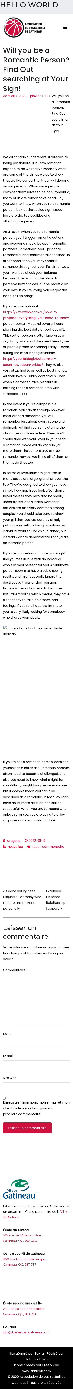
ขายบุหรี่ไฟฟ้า (35, 1280)
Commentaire (14, 970)
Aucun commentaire (47, 846)
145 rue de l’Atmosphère (22, 1235)
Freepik (48, 1365)
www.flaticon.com (36, 1371)
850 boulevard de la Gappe (24, 1259)
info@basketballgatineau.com (26, 1332)
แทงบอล (50, 1280)
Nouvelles (15, 846)
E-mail (9, 1055)
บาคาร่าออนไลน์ (14, 1280)
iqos (26, 1293)
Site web (10, 1078)
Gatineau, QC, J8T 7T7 (19, 1264)
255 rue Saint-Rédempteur (23, 1309)
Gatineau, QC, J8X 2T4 (19, 1314)
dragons (13, 840)
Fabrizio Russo (36, 1359)
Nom (8, 1033)
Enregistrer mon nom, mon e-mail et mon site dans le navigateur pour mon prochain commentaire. (36, 1108)
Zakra (39, 1353)
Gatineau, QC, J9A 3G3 (20, 1241)
